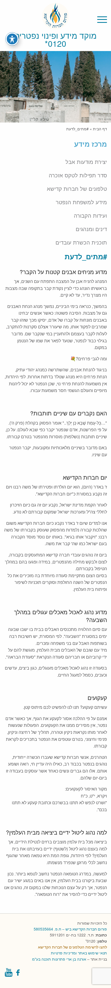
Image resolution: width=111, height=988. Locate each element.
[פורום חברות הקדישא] (55, 26)
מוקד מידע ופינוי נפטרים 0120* (55, 39)
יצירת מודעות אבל (86, 161)
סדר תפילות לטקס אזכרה (78, 175)
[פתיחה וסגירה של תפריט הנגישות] (12, 39)
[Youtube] (8, 974)
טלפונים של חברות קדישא (77, 188)
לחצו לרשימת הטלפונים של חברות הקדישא (72, 947)
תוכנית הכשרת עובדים (81, 242)
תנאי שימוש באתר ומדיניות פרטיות (79, 952)
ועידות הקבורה (90, 215)
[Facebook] (18, 974)
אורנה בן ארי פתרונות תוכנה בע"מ (59, 959)
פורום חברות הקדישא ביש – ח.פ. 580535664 (70, 929)
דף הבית (100, 128)
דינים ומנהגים (91, 229)
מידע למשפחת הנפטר (81, 202)
